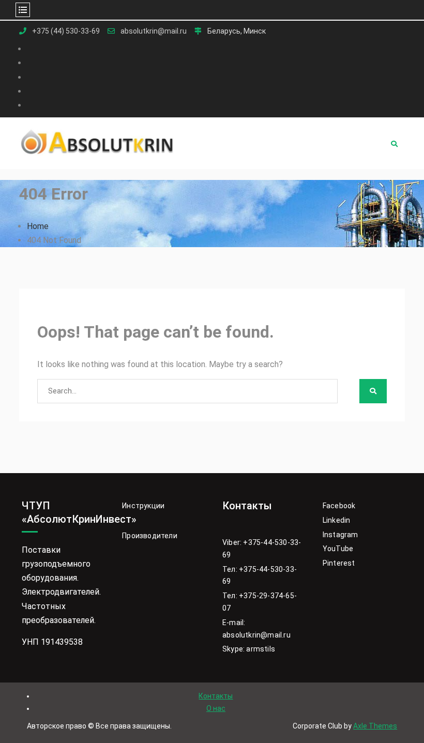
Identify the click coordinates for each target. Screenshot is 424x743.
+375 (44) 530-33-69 (66, 31)
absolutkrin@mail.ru (153, 31)
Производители (149, 536)
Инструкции (143, 506)
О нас (215, 708)
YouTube (338, 548)
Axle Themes (375, 726)
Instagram (340, 534)
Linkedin (337, 520)
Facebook (339, 506)
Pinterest (339, 563)
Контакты (216, 696)
